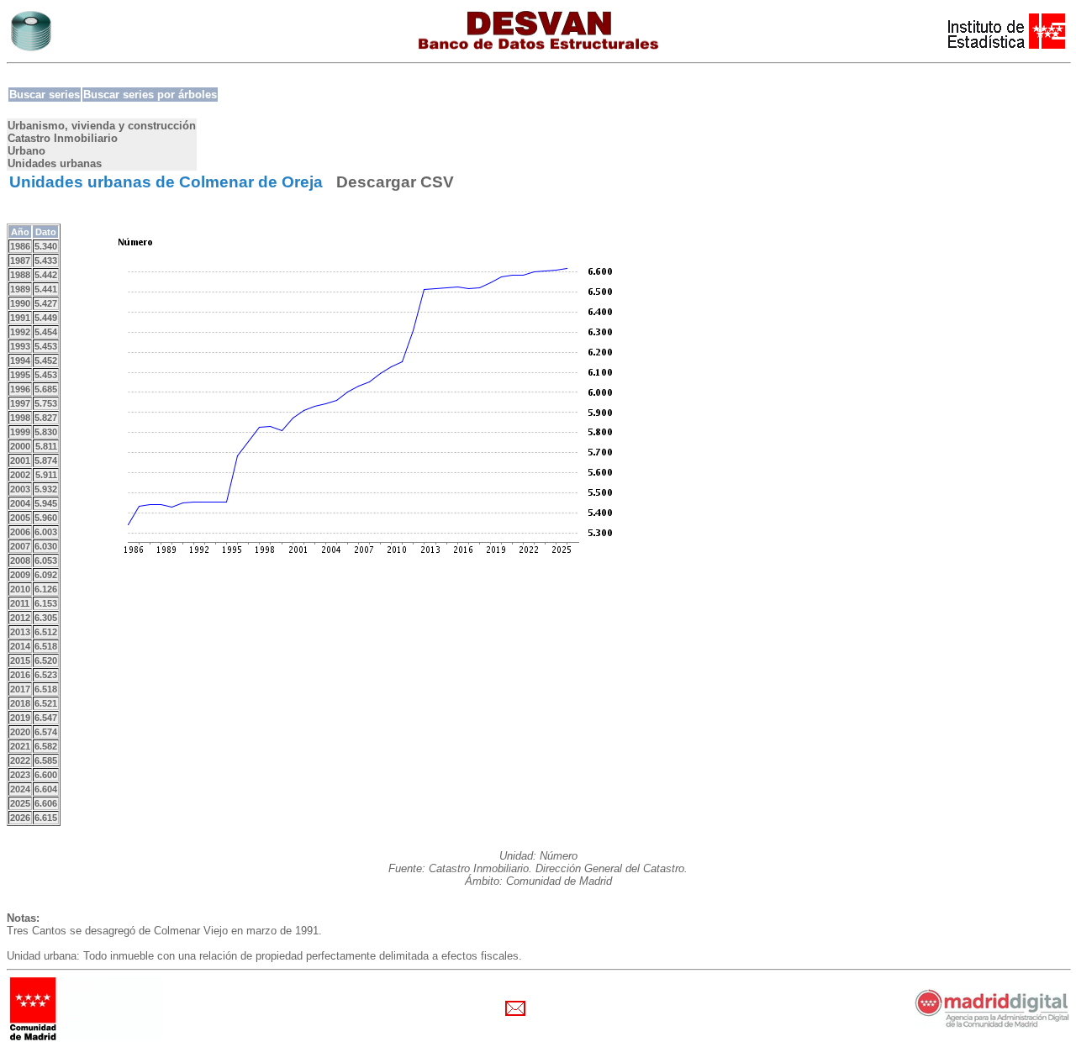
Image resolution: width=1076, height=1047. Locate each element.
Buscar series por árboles (150, 94)
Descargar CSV (395, 182)
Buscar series (44, 94)
